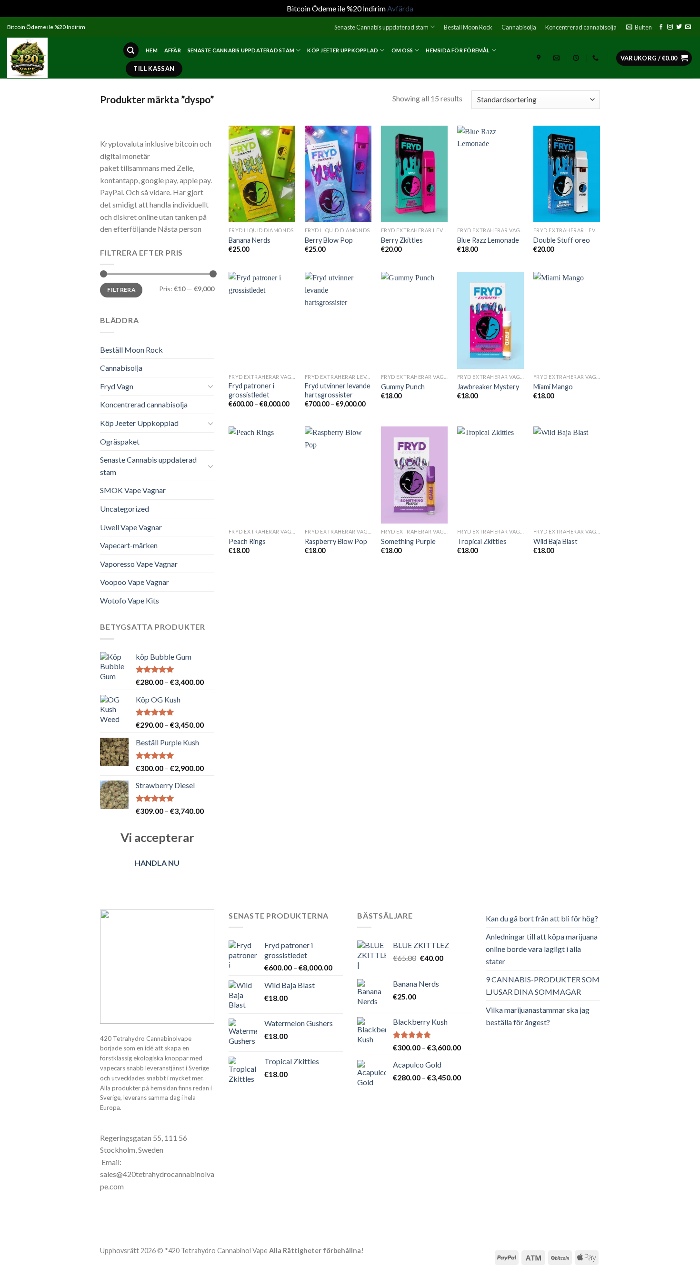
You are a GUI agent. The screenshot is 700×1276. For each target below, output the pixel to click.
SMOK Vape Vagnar (133, 490)
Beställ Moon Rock (468, 27)
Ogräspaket (120, 441)
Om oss (402, 50)
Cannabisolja (518, 27)
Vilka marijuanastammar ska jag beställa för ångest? (538, 1016)
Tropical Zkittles (482, 541)
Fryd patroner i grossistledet (251, 390)
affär (172, 50)
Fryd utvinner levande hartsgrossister (337, 390)
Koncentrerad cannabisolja (581, 27)
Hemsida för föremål (458, 50)
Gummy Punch (403, 387)
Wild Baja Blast (555, 541)
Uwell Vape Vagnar (131, 527)
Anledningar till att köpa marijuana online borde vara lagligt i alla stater (542, 948)
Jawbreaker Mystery (488, 387)
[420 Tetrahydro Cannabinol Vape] (57, 58)
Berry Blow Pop (329, 240)
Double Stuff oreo (561, 240)
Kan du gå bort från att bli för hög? (542, 918)
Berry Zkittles (402, 240)
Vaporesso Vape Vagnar (139, 563)
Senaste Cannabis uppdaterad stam (381, 27)
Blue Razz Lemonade (488, 240)
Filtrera (121, 289)
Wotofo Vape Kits (129, 600)
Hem (152, 50)
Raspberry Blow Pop (336, 541)
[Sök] (131, 50)
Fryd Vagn (116, 386)
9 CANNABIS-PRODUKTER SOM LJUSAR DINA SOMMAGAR (543, 985)
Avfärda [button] (400, 8)
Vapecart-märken (129, 545)
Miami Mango (553, 387)
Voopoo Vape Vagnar (134, 581)
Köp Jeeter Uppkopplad (342, 50)
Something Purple (408, 541)
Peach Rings (247, 541)
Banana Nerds (249, 240)
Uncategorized (124, 508)
